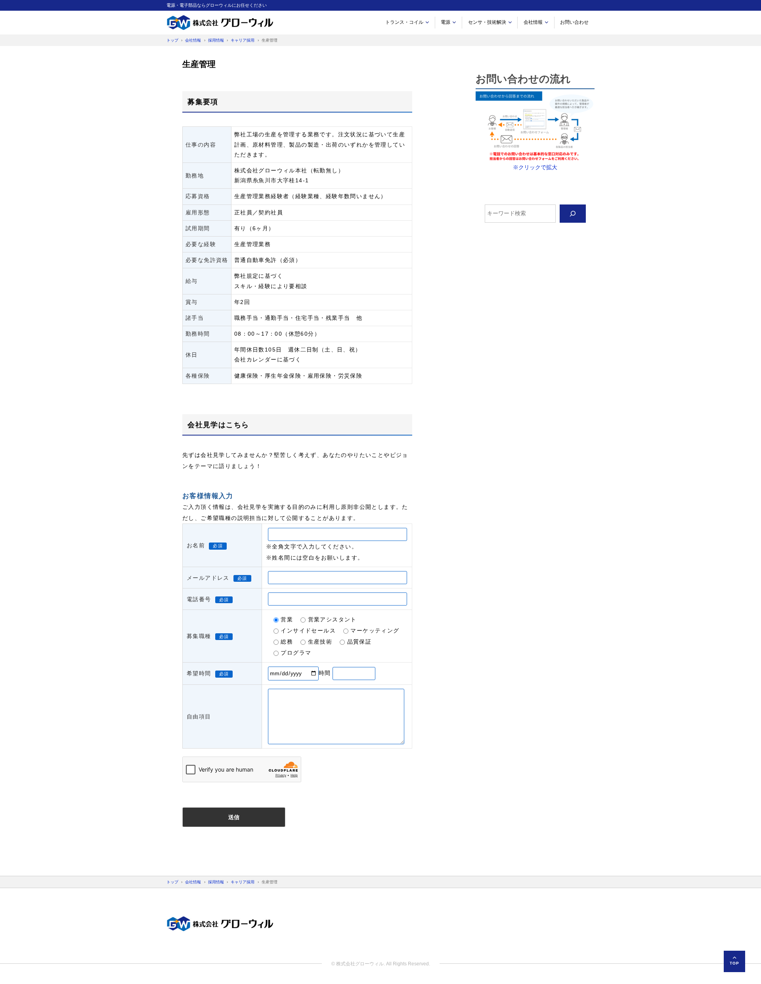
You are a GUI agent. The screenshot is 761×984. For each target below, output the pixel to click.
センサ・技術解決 (487, 22)
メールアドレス (208, 578)
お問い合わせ (574, 22)
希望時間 (199, 673)
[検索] (572, 213)
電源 (445, 22)
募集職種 (199, 636)
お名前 (196, 545)
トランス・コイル (404, 22)
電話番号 (199, 599)
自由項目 (199, 716)
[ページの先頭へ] (734, 961)
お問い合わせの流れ (523, 79)
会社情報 (533, 22)
